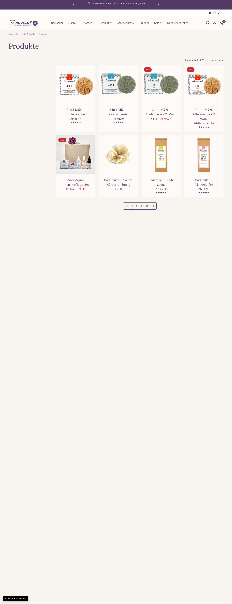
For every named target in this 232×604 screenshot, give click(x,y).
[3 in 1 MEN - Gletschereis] (118, 84)
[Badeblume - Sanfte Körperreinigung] (118, 155)
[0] (221, 23)
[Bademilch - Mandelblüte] (204, 155)
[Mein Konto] (214, 23)
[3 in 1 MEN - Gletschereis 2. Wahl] (161, 84)
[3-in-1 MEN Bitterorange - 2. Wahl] (204, 84)
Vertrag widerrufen (15, 598)
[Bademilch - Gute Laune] (161, 155)
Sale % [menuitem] (158, 22)
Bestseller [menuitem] (57, 22)
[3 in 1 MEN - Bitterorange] (75, 84)
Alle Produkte (28, 34)
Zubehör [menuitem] (144, 22)
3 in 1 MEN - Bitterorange (76, 112)
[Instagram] (214, 13)
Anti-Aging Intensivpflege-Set (75, 182)
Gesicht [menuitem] (104, 22)
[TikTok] (219, 13)
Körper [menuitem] (87, 22)
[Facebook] (210, 13)
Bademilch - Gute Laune (161, 182)
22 (147, 206)
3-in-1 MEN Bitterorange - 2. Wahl (204, 114)
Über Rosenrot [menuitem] (176, 22)
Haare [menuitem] (72, 22)
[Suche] (207, 23)
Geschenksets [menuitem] (125, 22)
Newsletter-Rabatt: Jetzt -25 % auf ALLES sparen (119, 3)
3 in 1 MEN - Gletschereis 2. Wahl (161, 112)
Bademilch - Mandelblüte (204, 182)
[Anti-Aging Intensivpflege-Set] (75, 155)
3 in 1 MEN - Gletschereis (118, 112)
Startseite (13, 34)
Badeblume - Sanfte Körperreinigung (118, 182)
